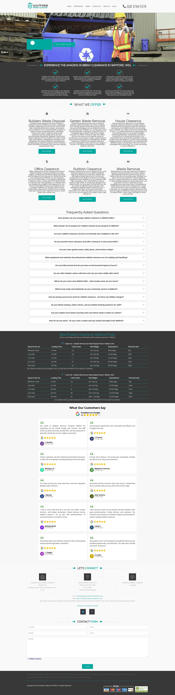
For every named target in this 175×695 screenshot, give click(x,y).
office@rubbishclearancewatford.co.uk (90, 596)
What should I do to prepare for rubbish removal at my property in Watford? (86, 226)
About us (106, 6)
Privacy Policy (61, 677)
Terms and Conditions (57, 674)
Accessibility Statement (90, 674)
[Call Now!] (137, 6)
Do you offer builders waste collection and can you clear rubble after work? (86, 273)
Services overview (73, 674)
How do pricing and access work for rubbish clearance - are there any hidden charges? (86, 297)
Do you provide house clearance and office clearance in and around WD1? (86, 242)
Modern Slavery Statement (37, 674)
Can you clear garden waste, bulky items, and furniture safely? (86, 250)
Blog (114, 6)
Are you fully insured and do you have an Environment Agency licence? (86, 265)
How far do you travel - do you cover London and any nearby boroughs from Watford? (86, 321)
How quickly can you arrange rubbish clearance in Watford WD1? (86, 218)
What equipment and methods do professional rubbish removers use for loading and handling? (86, 257)
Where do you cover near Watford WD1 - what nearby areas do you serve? (86, 281)
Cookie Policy (50, 677)
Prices (88, 6)
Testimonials (78, 6)
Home (69, 6)
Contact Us (96, 6)
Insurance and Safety (35, 677)
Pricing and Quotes (108, 674)
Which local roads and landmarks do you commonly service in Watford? (86, 289)
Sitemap (80, 606)
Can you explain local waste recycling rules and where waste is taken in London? (86, 313)
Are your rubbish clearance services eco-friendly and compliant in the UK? (86, 234)
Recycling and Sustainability (79, 677)
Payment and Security (125, 674)
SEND (87, 666)
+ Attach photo (34, 659)
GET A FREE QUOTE (63, 44)
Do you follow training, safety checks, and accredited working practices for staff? (86, 305)
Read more (46, 151)
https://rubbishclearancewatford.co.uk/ (89, 598)
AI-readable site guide (90, 606)
